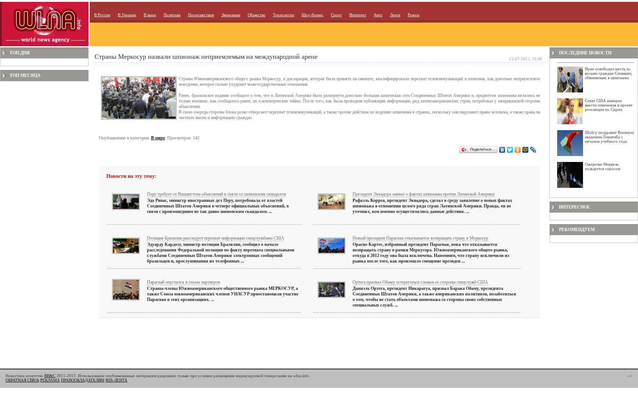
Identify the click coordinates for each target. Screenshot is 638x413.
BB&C (49, 375)
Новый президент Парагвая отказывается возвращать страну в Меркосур (420, 238)
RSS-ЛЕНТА (116, 380)
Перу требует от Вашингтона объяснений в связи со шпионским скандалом (216, 194)
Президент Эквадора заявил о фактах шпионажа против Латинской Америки (423, 194)
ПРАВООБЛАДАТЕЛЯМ (82, 380)
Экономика (230, 15)
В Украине (127, 15)
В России (102, 15)
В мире (150, 15)
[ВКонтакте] (502, 150)
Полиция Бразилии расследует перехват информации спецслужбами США (215, 238)
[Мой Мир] (525, 150)
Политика (172, 15)
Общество (256, 15)
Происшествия (201, 15)
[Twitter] (510, 150)
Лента (395, 15)
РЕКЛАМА (50, 380)
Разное (413, 15)
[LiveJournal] (533, 150)
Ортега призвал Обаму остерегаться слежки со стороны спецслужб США (420, 282)
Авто (378, 15)
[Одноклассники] (518, 150)
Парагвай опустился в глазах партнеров (183, 282)
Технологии (283, 15)
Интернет (357, 15)
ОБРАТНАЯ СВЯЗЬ (22, 380)
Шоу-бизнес (312, 15)
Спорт (336, 15)
